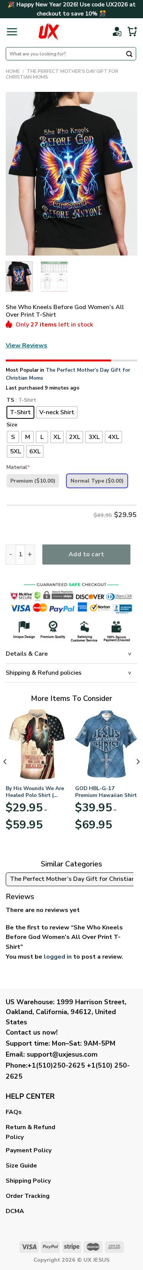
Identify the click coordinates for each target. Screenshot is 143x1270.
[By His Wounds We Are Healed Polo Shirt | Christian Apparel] (37, 744)
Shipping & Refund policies (44, 673)
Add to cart (86, 554)
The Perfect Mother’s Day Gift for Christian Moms (62, 74)
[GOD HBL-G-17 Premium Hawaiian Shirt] (106, 744)
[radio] (20, 412)
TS (10, 400)
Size (11, 425)
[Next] (125, 174)
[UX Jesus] (49, 31)
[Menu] (12, 32)
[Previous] (18, 174)
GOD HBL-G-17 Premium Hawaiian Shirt (106, 791)
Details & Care (27, 654)
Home (13, 71)
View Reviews (26, 345)
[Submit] (129, 54)
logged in (58, 957)
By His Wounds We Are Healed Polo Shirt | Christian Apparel (35, 791)
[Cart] (132, 31)
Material (18, 467)
